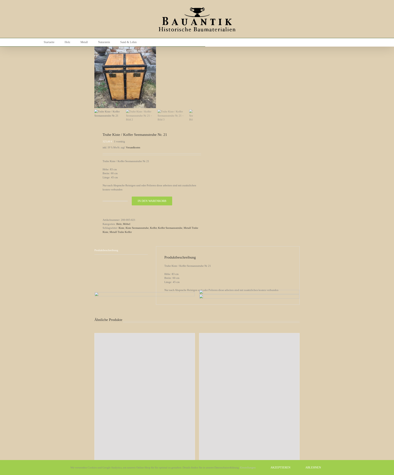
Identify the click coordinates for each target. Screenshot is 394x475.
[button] (160, 42)
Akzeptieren (280, 467)
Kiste (121, 227)
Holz (119, 223)
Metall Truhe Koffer (121, 231)
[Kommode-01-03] (125, 77)
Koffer (153, 227)
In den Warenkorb (152, 201)
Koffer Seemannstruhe (170, 227)
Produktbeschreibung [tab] (106, 250)
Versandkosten (133, 147)
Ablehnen (313, 467)
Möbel (126, 223)
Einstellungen (248, 467)
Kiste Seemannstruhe (137, 227)
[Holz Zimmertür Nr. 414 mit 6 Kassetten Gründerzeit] (249, 400)
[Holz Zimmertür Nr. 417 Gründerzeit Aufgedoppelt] (145, 397)
